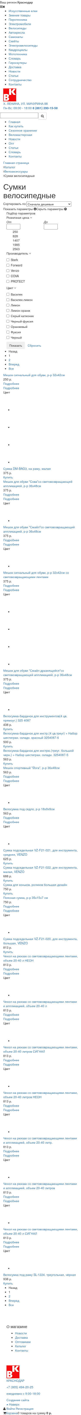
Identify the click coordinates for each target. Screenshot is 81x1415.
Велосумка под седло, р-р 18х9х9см (29, 809)
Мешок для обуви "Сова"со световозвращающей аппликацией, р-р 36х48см (37, 483)
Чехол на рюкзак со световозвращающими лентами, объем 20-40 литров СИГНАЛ (40, 1049)
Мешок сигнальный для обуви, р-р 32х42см (34, 375)
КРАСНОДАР (15, 1380)
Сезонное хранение (23, 130)
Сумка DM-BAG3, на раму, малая (27, 468)
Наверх (13, 1404)
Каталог (20, 1346)
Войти (11, 1408)
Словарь (15, 152)
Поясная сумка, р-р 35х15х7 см (25, 897)
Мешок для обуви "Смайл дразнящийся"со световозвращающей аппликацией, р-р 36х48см (37, 672)
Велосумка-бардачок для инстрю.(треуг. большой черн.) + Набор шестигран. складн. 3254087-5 (38, 752)
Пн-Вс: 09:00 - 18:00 (17, 108)
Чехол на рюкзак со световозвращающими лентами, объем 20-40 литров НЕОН (40, 1094)
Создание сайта (17, 1400)
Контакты (15, 156)
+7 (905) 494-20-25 (19, 1387)
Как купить (16, 126)
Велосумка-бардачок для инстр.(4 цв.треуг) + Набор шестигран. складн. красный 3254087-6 (40, 735)
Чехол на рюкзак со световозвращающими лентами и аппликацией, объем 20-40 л (40, 1003)
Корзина (12, 1413)
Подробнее (11, 383)
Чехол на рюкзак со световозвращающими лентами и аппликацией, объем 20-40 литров (40, 1185)
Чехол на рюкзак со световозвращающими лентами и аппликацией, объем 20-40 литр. (40, 1140)
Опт (11, 143)
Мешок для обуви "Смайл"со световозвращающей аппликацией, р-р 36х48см (39, 529)
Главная (14, 121)
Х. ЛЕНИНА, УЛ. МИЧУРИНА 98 (25, 103)
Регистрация (24, 1408)
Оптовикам (23, 1342)
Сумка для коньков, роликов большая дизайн (35, 884)
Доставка (21, 1337)
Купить (8, 477)
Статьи (13, 147)
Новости (14, 139)
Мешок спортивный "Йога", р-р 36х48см (31, 768)
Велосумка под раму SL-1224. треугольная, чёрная (39, 1274)
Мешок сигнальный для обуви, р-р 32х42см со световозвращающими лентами (36, 574)
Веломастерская (20, 134)
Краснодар (25, 2)
